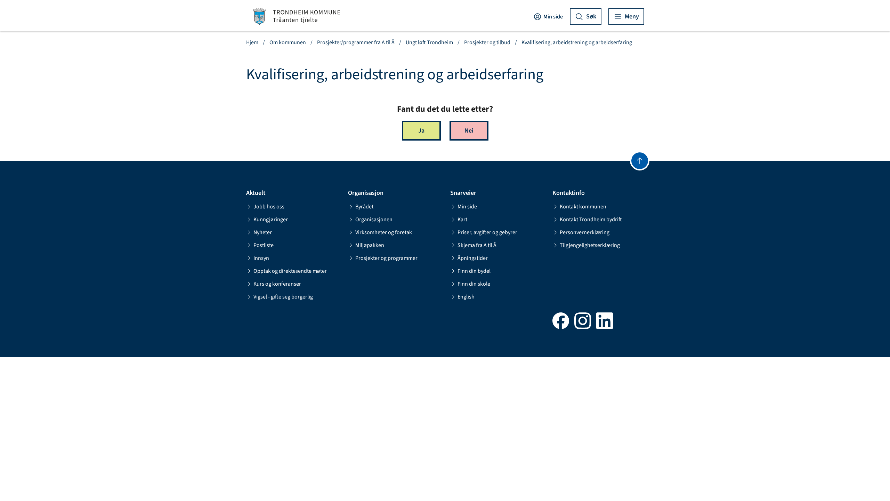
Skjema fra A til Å (477, 245)
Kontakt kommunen (583, 206)
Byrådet (364, 206)
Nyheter (262, 232)
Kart (462, 219)
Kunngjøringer (270, 219)
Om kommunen (287, 42)
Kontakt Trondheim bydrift (591, 219)
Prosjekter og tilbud (487, 42)
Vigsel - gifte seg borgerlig (283, 297)
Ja (421, 130)
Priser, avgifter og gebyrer (487, 232)
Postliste (263, 245)
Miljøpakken (369, 245)
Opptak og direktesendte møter (290, 271)
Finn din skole (474, 284)
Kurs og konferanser (277, 284)
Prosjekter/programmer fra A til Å (356, 42)
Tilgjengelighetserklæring (590, 245)
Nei (469, 130)
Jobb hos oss (268, 206)
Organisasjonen (374, 219)
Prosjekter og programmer (386, 258)
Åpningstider (473, 258)
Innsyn (261, 258)
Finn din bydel (474, 271)
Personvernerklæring (584, 232)
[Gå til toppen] (639, 160)
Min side (553, 17)
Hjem (252, 42)
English (466, 297)
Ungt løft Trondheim (429, 42)
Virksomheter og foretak (383, 232)
